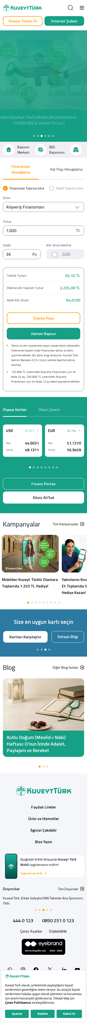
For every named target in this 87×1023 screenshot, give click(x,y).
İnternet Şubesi (64, 21)
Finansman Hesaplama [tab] (20, 169)
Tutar (7, 221)
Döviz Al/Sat (43, 497)
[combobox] (43, 207)
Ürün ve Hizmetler (43, 831)
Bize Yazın (43, 854)
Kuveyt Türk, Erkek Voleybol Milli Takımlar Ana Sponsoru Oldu (43, 913)
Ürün (6, 197)
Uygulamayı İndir (31, 886)
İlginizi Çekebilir (43, 843)
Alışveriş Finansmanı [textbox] (25, 207)
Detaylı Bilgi (43, 650)
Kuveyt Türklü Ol (23, 21)
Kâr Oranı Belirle (58, 245)
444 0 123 (23, 933)
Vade (7, 245)
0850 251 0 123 (58, 933)
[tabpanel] (43, 288)
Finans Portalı (43, 484)
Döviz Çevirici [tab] (49, 409)
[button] (82, 8)
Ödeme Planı (43, 318)
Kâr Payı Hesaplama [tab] (66, 169)
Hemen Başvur (43, 334)
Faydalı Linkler (43, 820)
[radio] (23, 188)
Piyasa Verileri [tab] (15, 409)
